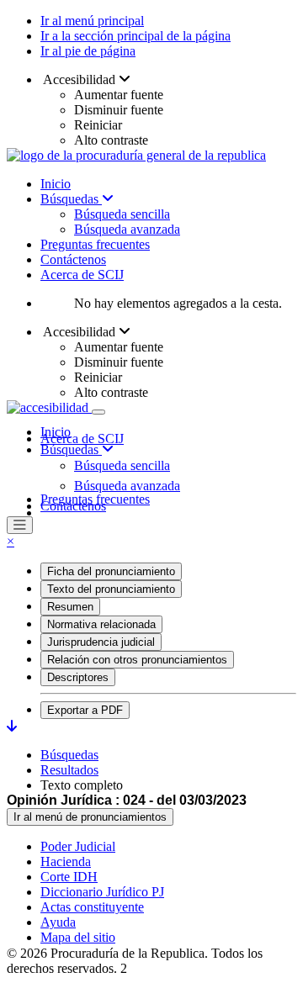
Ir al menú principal (92, 20)
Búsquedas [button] (71, 449)
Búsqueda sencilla (122, 214)
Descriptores (78, 677)
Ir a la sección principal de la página (135, 36)
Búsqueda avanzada (127, 229)
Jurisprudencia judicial (101, 642)
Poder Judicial (77, 846)
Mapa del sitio (77, 937)
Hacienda (65, 861)
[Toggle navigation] (98, 412)
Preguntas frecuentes (95, 244)
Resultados (69, 770)
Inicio (55, 184)
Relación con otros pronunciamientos (137, 659)
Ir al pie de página (88, 51)
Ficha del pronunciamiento (111, 571)
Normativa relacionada (101, 624)
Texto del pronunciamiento (111, 589)
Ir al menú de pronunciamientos (90, 817)
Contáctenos (73, 259)
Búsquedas (71, 199)
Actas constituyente (92, 907)
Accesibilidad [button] (79, 79)
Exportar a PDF (85, 710)
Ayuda (58, 922)
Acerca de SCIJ (82, 274)
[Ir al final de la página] (12, 726)
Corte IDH (69, 876)
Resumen (70, 606)
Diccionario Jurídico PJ (102, 892)
